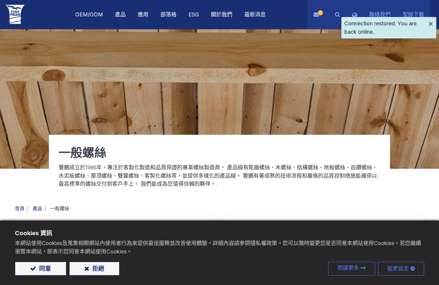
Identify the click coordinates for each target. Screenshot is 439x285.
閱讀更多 (348, 268)
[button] (337, 14)
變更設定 (398, 268)
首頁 (19, 208)
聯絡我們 (380, 14)
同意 (44, 268)
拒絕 (97, 268)
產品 (37, 208)
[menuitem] (143, 14)
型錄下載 (413, 14)
